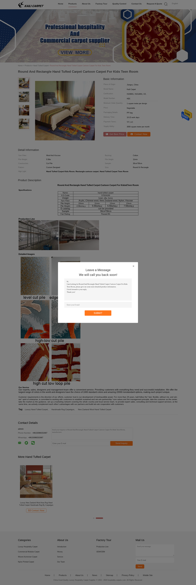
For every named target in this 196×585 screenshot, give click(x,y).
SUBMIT (98, 313)
